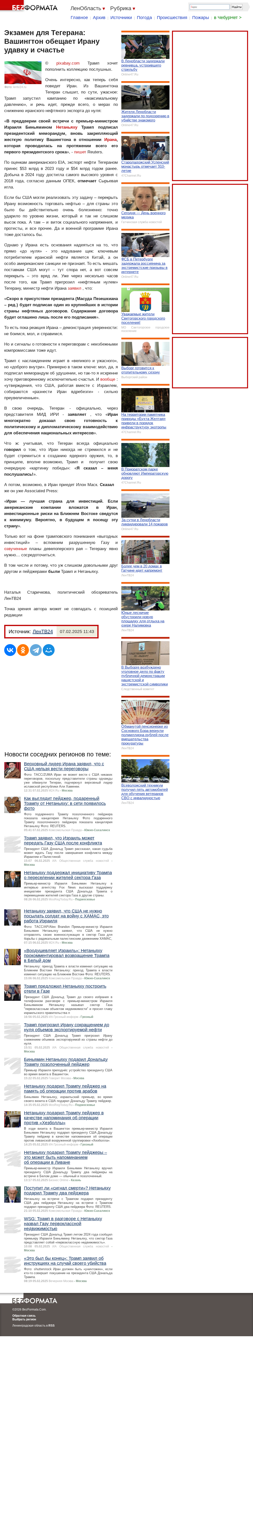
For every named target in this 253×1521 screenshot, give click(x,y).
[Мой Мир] (49, 650)
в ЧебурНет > (228, 17)
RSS (51, 1325)
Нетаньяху (66, 127)
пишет (80, 152)
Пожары (200, 17)
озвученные (16, 548)
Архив (99, 17)
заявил (74, 288)
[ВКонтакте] (10, 650)
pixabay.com (68, 63)
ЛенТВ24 (43, 631)
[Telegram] (36, 650)
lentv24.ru (19, 87)
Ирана (110, 139)
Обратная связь (24, 1315)
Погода (144, 17)
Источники (121, 17)
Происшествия (172, 17)
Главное (79, 17)
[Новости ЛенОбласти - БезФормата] (29, 6)
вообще (107, 379)
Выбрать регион (24, 1319)
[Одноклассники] (23, 650)
